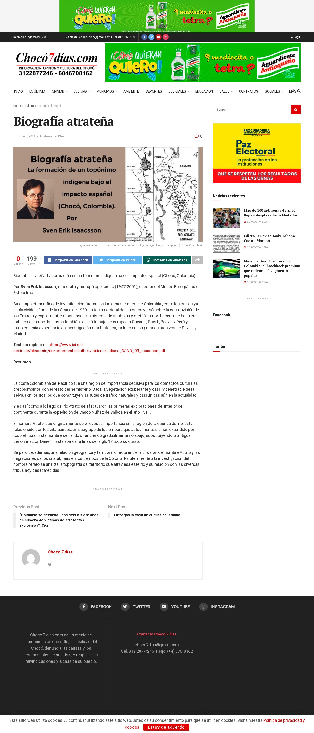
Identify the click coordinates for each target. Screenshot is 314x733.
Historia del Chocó (49, 105)
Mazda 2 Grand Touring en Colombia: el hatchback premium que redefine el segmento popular (272, 268)
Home (17, 105)
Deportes (154, 91)
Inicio (18, 91)
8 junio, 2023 (27, 136)
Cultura (80, 91)
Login (297, 37)
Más (292, 91)
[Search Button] (296, 109)
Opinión (58, 91)
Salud (225, 91)
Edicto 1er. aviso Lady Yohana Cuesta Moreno (269, 238)
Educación (204, 91)
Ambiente (131, 91)
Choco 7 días (60, 552)
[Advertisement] (252, 660)
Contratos (248, 91)
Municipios (105, 91)
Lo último (37, 91)
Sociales (272, 91)
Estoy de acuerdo (166, 727)
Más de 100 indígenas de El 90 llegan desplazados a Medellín (270, 212)
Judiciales (177, 91)
